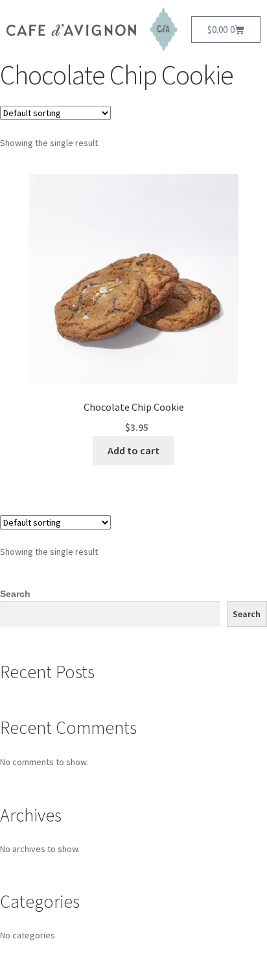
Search (15, 594)
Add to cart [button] (133, 450)
